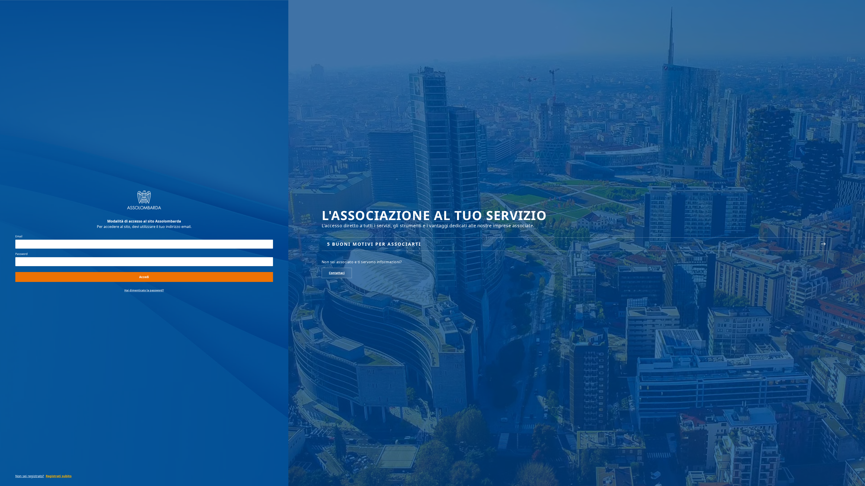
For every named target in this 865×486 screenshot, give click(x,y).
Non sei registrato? (29, 476)
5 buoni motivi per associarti (374, 244)
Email (18, 236)
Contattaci (337, 273)
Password (21, 254)
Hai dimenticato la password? (144, 290)
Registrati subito (59, 476)
